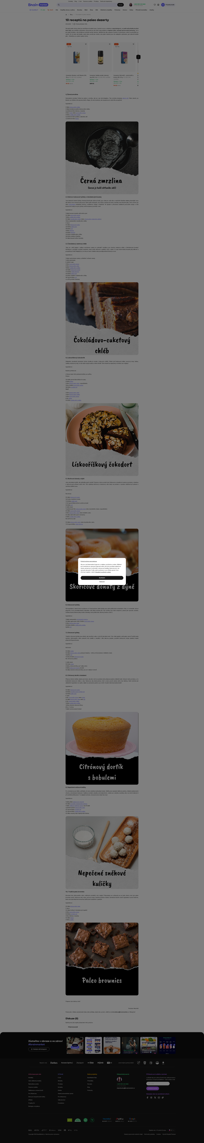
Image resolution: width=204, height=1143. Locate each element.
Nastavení (102, 581)
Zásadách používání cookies (103, 572)
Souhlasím (102, 578)
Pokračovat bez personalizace (89, 561)
